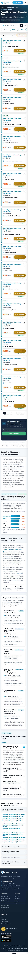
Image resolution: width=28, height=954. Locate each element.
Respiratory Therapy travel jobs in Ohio (12, 821)
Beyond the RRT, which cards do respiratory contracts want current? (12, 788)
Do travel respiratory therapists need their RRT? (12, 776)
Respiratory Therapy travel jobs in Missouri (13, 839)
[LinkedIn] (2, 888)
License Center (4, 921)
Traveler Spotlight (5, 907)
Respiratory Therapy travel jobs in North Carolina (12, 825)
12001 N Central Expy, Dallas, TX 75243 (11, 885)
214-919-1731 (12, 883)
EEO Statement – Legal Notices (20, 948)
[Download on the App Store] (6, 936)
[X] (18, 888)
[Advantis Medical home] (5, 2)
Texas (4, 446)
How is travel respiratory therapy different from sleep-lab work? (12, 769)
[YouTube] (15, 888)
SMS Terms (10, 948)
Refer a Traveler (4, 903)
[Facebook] (8, 888)
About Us (17, 896)
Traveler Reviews (5, 905)
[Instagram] (5, 888)
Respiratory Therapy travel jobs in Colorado (13, 823)
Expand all (3, 742)
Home (2, 7)
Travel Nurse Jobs (10, 7)
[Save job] (24, 40)
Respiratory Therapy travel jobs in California (13, 814)
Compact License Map (6, 923)
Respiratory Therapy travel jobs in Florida (13, 816)
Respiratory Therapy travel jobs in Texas (12, 818)
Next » (22, 413)
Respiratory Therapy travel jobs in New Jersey (12, 835)
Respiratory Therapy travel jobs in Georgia (13, 832)
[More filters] (25, 25)
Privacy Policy (4, 948)
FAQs (16, 903)
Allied (17, 7)
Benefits (16, 900)
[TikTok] (12, 888)
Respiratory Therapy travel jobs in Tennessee (13, 837)
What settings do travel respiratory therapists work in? (12, 782)
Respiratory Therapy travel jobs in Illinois (12, 842)
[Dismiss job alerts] (25, 421)
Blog (2, 917)
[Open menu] (25, 2)
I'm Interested (20, 50)
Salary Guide (4, 919)
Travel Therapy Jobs (5, 898)
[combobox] (11, 25)
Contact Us (17, 898)
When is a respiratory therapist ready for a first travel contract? (12, 795)
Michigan (14, 446)
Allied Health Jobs (5, 900)
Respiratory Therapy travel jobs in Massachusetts (11, 829)
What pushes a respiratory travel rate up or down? (11, 747)
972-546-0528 (7, 882)
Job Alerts (3, 909)
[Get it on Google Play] (6, 940)
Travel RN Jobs (4, 896)
